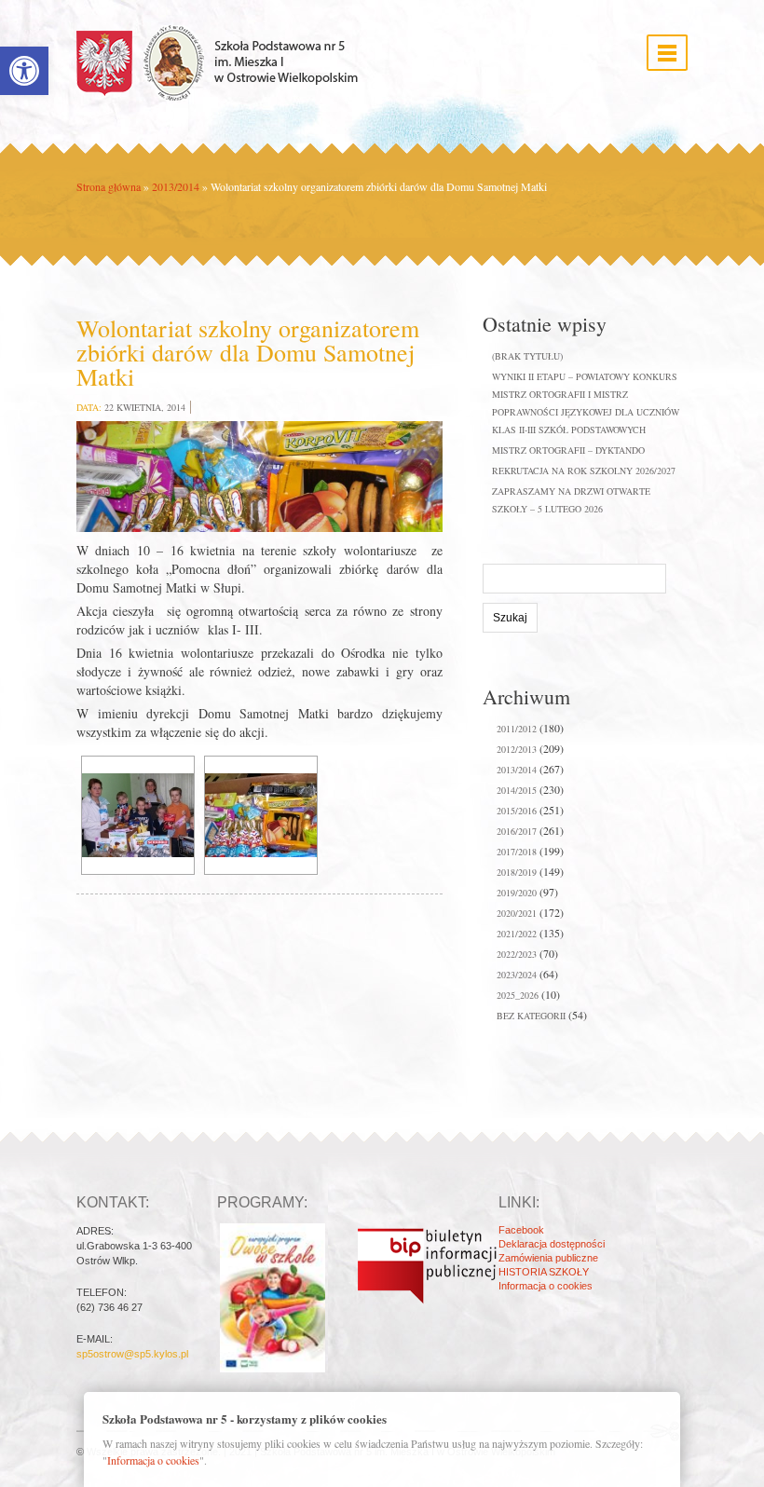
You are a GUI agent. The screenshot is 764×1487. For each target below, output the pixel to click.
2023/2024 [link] (517, 974)
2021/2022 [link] (517, 933)
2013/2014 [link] (175, 186)
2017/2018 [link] (517, 851)
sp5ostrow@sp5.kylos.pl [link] (132, 1353)
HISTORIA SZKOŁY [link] (543, 1271)
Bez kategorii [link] (531, 1015)
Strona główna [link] (108, 186)
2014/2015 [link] (517, 790)
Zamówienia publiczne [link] (548, 1257)
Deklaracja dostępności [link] (551, 1243)
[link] (24, 71)
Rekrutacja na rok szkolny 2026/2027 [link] (583, 470)
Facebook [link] (521, 1229)
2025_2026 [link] (518, 995)
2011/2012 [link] (517, 728)
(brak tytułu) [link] (527, 355)
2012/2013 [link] (517, 749)
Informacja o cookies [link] (545, 1285)
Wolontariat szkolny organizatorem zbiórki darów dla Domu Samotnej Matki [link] (247, 352)
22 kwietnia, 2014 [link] (144, 407)
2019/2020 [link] (517, 892)
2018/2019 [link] (517, 872)
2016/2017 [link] (517, 831)
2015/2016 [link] (517, 810)
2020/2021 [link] (517, 913)
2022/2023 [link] (517, 954)
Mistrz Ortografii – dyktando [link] (568, 450)
